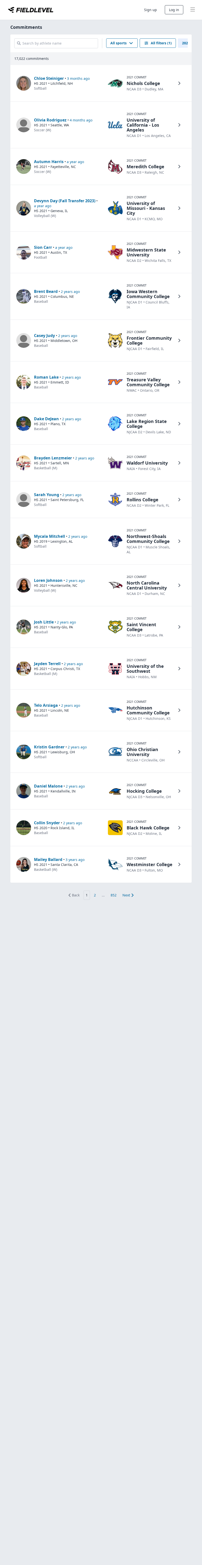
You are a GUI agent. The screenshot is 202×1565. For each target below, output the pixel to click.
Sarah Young (46, 494)
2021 (186, 43)
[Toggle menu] (192, 9)
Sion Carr (43, 247)
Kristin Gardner (49, 747)
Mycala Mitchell (49, 536)
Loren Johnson (48, 580)
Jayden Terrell (47, 663)
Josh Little (44, 622)
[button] (122, 43)
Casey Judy (44, 335)
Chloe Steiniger (49, 78)
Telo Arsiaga (46, 705)
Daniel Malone (48, 786)
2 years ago (70, 291)
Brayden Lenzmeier (53, 458)
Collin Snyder (47, 822)
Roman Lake (46, 377)
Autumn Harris (49, 161)
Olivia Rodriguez (50, 120)
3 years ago (75, 859)
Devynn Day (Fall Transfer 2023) (64, 200)
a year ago (75, 161)
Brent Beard (46, 291)
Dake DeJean (46, 418)
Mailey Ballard (48, 859)
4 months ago (81, 120)
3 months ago (78, 78)
